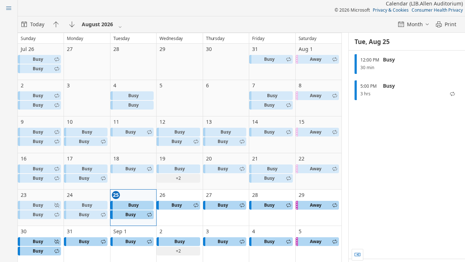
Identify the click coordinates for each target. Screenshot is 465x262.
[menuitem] (33, 24)
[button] (39, 59)
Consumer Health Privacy (437, 10)
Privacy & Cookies (391, 10)
